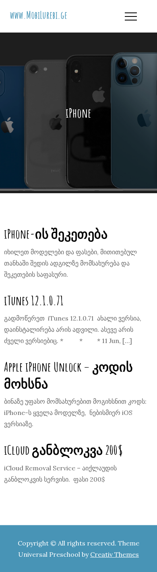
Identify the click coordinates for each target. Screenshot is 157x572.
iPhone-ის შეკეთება (55, 233)
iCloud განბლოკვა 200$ (63, 449)
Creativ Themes (114, 554)
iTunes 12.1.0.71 (34, 300)
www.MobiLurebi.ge (38, 14)
